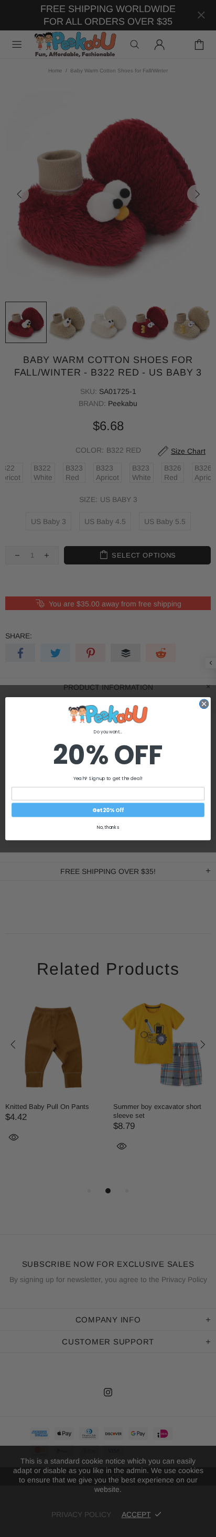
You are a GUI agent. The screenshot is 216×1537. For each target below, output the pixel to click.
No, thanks (107, 827)
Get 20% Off (108, 810)
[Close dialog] (204, 704)
